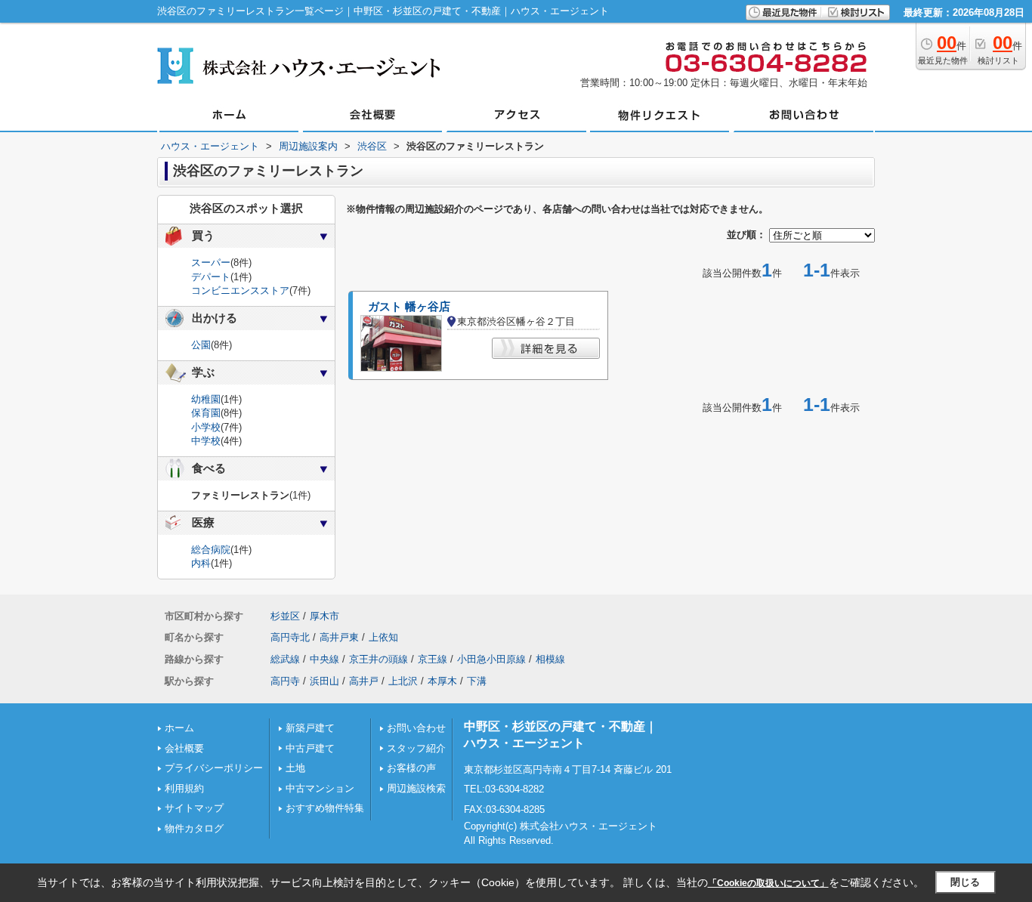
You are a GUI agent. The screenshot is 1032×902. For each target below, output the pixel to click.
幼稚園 (206, 399)
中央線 (324, 659)
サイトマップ (194, 808)
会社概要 (184, 748)
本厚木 (442, 681)
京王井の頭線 (378, 659)
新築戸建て (310, 728)
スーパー (210, 262)
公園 (201, 345)
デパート (210, 277)
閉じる (965, 882)
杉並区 (285, 616)
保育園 (206, 413)
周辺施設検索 (416, 788)
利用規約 (184, 788)
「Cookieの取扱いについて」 (768, 883)
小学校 (206, 427)
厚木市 (324, 616)
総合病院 (210, 549)
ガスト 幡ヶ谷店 (409, 307)
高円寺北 (290, 637)
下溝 (477, 681)
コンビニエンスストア (240, 290)
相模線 (550, 659)
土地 (295, 768)
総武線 (285, 659)
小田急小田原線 (491, 659)
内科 (201, 563)
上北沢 (403, 681)
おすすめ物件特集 (325, 808)
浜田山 (324, 681)
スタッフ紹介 (416, 748)
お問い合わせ (416, 728)
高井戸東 (339, 637)
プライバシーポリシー (214, 768)
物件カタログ (194, 828)
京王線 (432, 659)
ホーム (179, 728)
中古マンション (320, 788)
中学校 (206, 440)
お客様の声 (411, 768)
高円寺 (285, 681)
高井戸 (364, 681)
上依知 (383, 637)
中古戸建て (310, 748)
